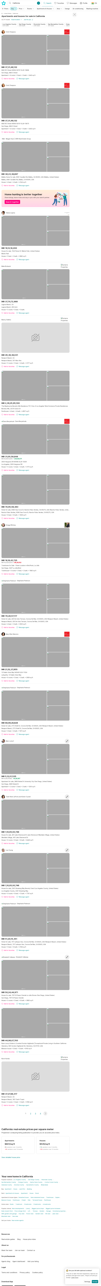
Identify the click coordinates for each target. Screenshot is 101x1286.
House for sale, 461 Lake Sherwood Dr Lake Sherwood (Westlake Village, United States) (30, 835)
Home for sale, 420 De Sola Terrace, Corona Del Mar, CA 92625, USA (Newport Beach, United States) (34, 619)
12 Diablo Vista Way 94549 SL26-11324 (14, 672)
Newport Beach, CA (7, 358)
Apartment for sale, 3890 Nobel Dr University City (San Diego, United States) (26, 781)
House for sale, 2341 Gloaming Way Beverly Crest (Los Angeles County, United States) (29, 888)
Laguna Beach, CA (7, 304)
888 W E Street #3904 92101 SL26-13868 (15, 70)
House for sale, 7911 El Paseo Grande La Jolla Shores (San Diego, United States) (28, 995)
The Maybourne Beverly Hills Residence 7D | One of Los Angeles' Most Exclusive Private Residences (34, 406)
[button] (45, 1113)
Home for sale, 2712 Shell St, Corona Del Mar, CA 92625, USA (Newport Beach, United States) (32, 726)
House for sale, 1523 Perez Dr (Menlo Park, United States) (20, 251)
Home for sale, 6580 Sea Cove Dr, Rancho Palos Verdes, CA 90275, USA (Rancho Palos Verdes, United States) (35, 510)
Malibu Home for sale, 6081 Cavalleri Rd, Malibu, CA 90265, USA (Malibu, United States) (30, 177)
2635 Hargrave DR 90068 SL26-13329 (14, 462)
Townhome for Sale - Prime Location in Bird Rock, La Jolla (20, 565)
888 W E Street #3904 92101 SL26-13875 (15, 123)
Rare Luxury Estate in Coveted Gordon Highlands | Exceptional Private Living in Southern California (33, 1043)
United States (7, 13)
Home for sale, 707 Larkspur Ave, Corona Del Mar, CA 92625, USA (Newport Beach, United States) (33, 942)
